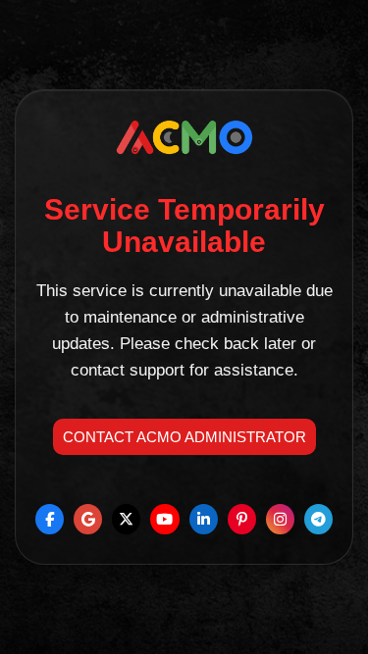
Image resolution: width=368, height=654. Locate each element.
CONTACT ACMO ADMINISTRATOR (184, 436)
